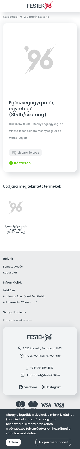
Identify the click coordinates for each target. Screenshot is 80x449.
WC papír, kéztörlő (36, 16)
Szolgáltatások (14, 312)
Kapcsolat (10, 272)
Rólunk (8, 259)
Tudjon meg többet (53, 442)
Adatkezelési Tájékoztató (20, 302)
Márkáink (9, 290)
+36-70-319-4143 (42, 368)
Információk (12, 283)
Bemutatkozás (13, 266)
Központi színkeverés (17, 320)
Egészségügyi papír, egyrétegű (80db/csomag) (16, 229)
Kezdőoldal (10, 16)
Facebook (30, 387)
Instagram (54, 387)
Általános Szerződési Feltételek (24, 296)
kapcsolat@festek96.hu (43, 375)
